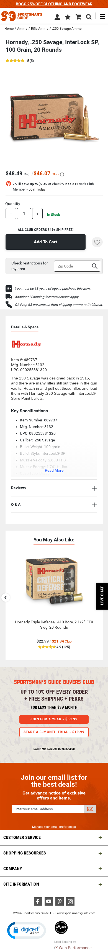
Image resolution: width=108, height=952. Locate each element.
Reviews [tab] (18, 488)
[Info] (62, 174)
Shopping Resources (24, 853)
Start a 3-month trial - (54, 732)
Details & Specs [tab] (24, 327)
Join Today (37, 189)
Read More (54, 470)
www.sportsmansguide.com (76, 913)
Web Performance (75, 947)
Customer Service (22, 837)
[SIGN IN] (57, 18)
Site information (21, 884)
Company (12, 868)
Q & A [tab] (15, 504)
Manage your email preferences (54, 827)
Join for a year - (54, 719)
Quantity (12, 203)
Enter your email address (33, 809)
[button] (68, 17)
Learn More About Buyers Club (54, 749)
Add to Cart (45, 241)
